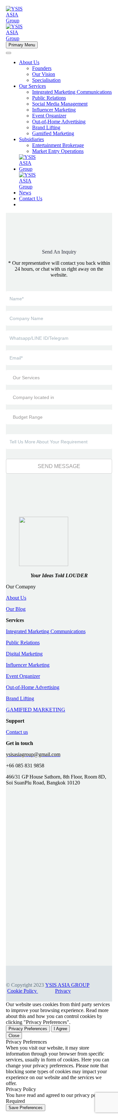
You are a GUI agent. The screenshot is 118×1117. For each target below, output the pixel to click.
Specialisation (46, 80)
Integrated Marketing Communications (72, 92)
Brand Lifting (46, 127)
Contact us (17, 732)
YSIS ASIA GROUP (67, 985)
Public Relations (49, 98)
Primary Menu (22, 44)
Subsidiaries (31, 139)
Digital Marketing (24, 654)
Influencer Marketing (54, 109)
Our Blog (16, 609)
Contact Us (30, 198)
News (25, 192)
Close (14, 1035)
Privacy (63, 991)
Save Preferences (26, 1107)
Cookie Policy (22, 991)
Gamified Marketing (53, 133)
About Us (29, 62)
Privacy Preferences (28, 1028)
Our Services (32, 86)
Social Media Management (60, 104)
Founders (41, 68)
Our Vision (43, 74)
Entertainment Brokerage (58, 145)
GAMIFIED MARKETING (35, 709)
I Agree (60, 1028)
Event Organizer (49, 115)
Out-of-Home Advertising (59, 121)
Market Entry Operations (58, 151)
